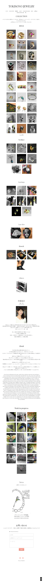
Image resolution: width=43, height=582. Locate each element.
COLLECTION (11, 10)
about (20, 10)
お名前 (11, 534)
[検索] (25, 12)
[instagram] (20, 557)
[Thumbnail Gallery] (11, 34)
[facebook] (23, 557)
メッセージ (12, 541)
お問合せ (35, 10)
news (32, 10)
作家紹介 (16, 10)
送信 (21, 549)
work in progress (26, 10)
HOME (7, 10)
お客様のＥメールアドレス (16, 537)
